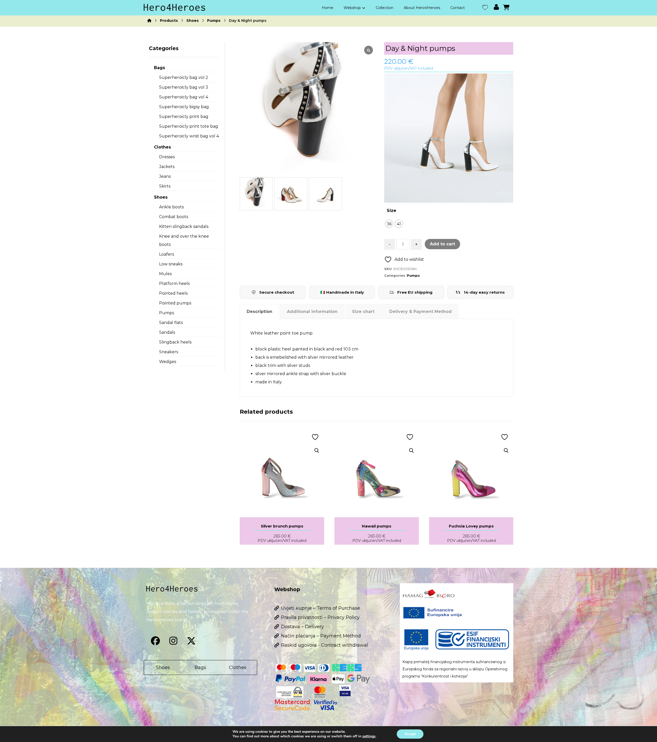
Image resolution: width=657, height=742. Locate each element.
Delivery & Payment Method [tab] (420, 311)
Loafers (166, 254)
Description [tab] (259, 311)
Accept (410, 733)
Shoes (161, 197)
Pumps (413, 275)
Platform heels (174, 283)
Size (391, 210)
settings (368, 736)
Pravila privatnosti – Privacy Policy (320, 617)
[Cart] (506, 7)
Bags (159, 67)
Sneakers (168, 351)
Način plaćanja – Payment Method (321, 636)
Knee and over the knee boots (184, 240)
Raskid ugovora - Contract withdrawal (324, 645)
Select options (285, 463)
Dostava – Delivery (302, 626)
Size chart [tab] (363, 311)
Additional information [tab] (312, 311)
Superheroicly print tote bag (188, 126)
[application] (448, 138)
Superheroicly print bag (183, 116)
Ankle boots (171, 207)
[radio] (389, 224)
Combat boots (173, 216)
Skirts (164, 186)
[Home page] (149, 20)
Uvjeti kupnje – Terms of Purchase (320, 608)
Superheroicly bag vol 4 (183, 97)
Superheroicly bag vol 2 (183, 77)
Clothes (162, 147)
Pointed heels (173, 293)
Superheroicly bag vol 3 (183, 87)
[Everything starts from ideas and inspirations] (174, 7)
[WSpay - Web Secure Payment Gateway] (290, 692)
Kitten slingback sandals (183, 226)
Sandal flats (171, 322)
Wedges (167, 361)
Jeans (165, 176)
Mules (165, 273)
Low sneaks (170, 264)
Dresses (167, 156)
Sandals (167, 332)
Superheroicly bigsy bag (184, 106)
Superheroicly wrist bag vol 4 (189, 136)
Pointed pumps (175, 303)
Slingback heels (175, 342)
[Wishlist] (485, 6)
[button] (155, 641)
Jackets (167, 166)
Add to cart (442, 244)
